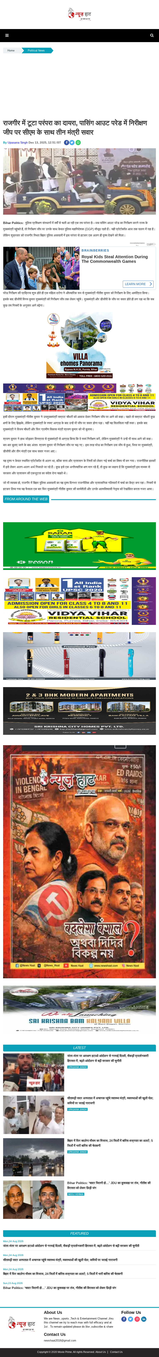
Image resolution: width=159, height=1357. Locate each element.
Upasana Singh (18, 142)
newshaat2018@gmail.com (60, 1340)
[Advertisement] (79, 85)
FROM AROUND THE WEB (26, 499)
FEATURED (79, 1233)
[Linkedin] (143, 1319)
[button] (6, 35)
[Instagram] (137, 1319)
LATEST (79, 1048)
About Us (53, 1312)
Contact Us (55, 1334)
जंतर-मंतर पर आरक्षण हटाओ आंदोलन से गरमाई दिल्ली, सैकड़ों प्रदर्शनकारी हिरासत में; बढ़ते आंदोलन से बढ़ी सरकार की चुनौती (71, 1245)
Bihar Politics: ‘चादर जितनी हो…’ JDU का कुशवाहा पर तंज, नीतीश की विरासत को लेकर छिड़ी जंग (59, 1288)
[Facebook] (123, 1319)
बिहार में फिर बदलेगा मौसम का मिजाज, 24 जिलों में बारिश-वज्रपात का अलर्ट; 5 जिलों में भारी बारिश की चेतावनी (63, 1273)
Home (10, 50)
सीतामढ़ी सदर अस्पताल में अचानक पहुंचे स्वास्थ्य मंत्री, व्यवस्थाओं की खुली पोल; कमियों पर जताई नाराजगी (60, 1260)
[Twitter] (130, 1319)
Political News (36, 50)
